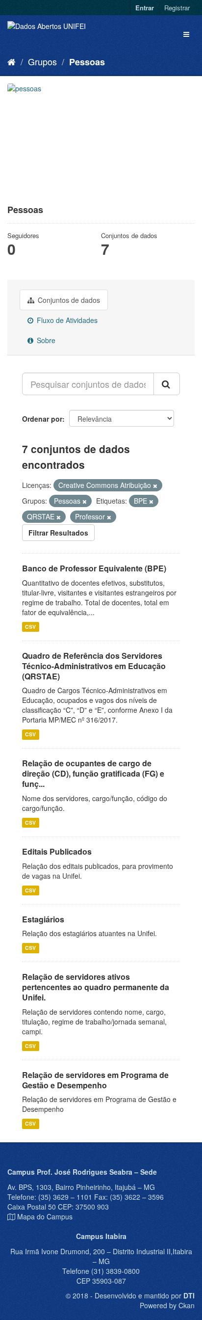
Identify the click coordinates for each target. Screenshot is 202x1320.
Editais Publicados (57, 851)
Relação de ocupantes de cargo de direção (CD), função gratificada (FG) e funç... (93, 773)
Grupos (42, 61)
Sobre (45, 340)
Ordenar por (42, 419)
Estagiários (43, 919)
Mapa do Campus (45, 1216)
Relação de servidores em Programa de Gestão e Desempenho (95, 1080)
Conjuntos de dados (68, 300)
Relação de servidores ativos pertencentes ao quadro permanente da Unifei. (95, 987)
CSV (30, 626)
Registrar (177, 7)
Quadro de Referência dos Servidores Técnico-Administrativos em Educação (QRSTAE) (94, 666)
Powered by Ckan (167, 1305)
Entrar (144, 7)
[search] (166, 384)
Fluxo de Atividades (66, 320)
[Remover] (155, 485)
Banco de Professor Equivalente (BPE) (94, 568)
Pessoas (87, 61)
